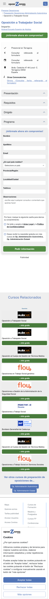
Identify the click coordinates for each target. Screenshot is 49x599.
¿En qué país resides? (13, 162)
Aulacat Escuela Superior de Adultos (16, 29)
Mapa (7, 504)
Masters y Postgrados (32, 513)
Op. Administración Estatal (24, 490)
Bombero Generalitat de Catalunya (16, 429)
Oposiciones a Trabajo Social (14, 411)
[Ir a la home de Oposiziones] (17, 4)
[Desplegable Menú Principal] (4, 4)
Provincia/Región (10, 170)
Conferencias (33, 523)
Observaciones (9, 197)
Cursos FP (32, 518)
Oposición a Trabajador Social (14, 320)
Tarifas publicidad (12, 513)
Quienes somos (11, 509)
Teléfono (7, 188)
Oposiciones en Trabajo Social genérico (18, 373)
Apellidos (7, 144)
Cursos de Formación (32, 506)
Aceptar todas (24, 579)
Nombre (6, 136)
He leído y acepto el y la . (25, 225)
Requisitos (9, 102)
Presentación (11, 93)
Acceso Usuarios (11, 518)
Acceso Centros (11, 522)
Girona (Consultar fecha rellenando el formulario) (27, 81)
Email (5, 153)
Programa (9, 121)
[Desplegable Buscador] (45, 4)
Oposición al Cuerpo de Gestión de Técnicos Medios (23, 356)
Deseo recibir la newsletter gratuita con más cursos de (25, 237)
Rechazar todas (24, 587)
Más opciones (25, 594)
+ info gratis (24, 325)
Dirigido (8, 112)
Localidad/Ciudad (10, 179)
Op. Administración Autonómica (24, 486)
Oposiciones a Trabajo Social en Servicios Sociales (23, 464)
